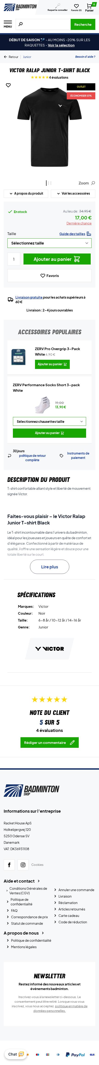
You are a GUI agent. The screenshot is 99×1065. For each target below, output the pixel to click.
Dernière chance (79, 223)
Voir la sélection (61, 45)
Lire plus (49, 566)
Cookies (37, 864)
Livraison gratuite (29, 297)
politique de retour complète (32, 458)
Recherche (83, 24)
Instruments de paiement (78, 456)
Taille (11, 233)
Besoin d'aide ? (85, 56)
